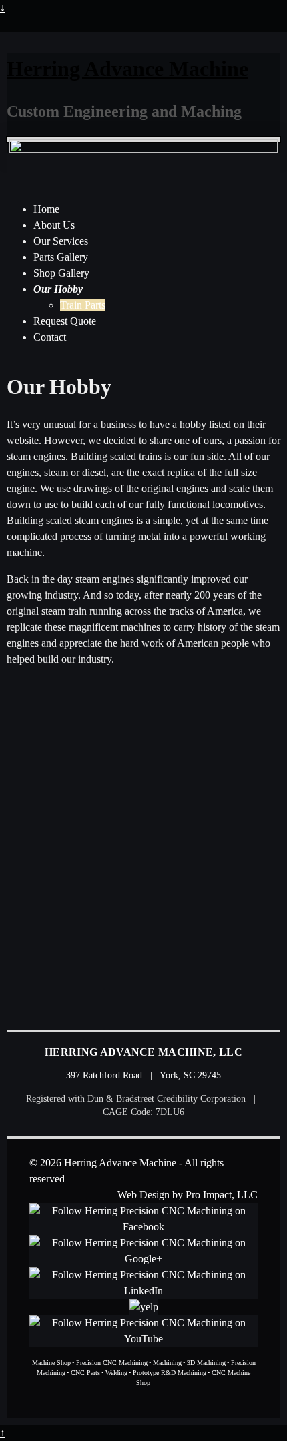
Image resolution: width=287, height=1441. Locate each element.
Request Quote (64, 321)
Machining (167, 1362)
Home (46, 209)
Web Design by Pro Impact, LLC (187, 1194)
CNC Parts (85, 1372)
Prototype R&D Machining (169, 1372)
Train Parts (82, 305)
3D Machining (206, 1362)
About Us (54, 225)
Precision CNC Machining (112, 1362)
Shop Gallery (61, 273)
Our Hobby (58, 289)
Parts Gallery (60, 257)
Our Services (60, 241)
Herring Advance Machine (127, 69)
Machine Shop (51, 1362)
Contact (49, 337)
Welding (116, 1372)
